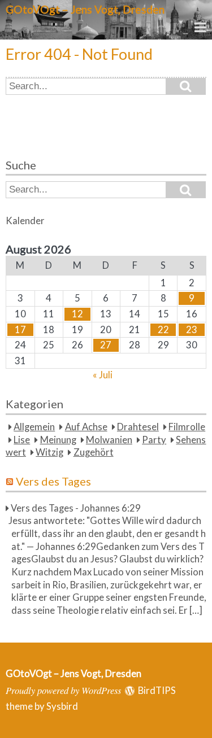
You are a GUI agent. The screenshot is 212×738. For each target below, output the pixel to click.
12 (77, 314)
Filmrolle (186, 427)
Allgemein (34, 427)
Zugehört (93, 452)
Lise (22, 440)
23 (191, 329)
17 (20, 329)
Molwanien (109, 440)
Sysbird (62, 706)
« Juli (103, 375)
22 (163, 329)
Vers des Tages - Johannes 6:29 (76, 508)
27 (105, 345)
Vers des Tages (53, 481)
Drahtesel (138, 427)
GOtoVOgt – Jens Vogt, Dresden (85, 9)
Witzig (49, 452)
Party (154, 440)
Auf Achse (86, 427)
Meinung (58, 440)
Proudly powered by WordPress (63, 690)
